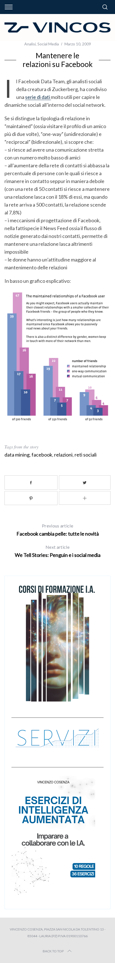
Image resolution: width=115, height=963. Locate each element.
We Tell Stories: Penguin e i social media (57, 551)
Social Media (48, 43)
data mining (17, 455)
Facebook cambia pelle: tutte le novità (57, 530)
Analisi (30, 43)
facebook (42, 455)
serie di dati (38, 97)
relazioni (63, 455)
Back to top (53, 951)
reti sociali (86, 455)
